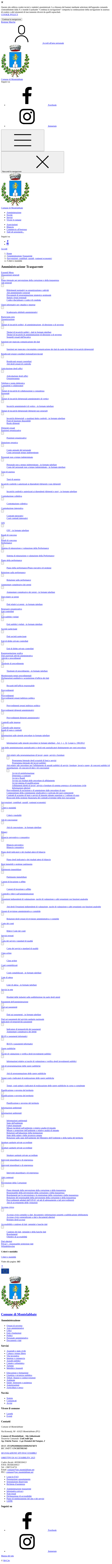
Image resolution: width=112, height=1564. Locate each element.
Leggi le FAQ (13, 1477)
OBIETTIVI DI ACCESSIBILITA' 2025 (18, 1457)
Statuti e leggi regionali (16, 297)
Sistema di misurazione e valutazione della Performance (25, 548)
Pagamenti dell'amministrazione (14, 1002)
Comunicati (12, 1401)
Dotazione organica (9, 442)
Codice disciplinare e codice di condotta (24, 300)
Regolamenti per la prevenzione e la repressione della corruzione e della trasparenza (42, 1195)
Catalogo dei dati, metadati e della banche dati (26, 1232)
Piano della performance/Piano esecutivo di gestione (29, 568)
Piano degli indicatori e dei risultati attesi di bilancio (23, 852)
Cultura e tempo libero (16, 1353)
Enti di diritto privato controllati (14, 641)
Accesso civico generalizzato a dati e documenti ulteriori (31, 1217)
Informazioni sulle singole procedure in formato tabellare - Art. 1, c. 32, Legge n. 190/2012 (46, 743)
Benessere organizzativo (11, 609)
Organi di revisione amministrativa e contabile (21, 911)
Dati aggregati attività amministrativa (17, 656)
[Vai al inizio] (2, 1266)
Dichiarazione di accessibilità (19, 1496)
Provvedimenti (7, 690)
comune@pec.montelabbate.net (20, 1470)
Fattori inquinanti (14, 1125)
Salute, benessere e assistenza (19, 1382)
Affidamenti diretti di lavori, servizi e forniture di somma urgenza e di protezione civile (49, 785)
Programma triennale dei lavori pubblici (29, 763)
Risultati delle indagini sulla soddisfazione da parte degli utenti (33, 997)
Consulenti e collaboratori (12, 385)
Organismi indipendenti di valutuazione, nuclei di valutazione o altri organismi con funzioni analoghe (44, 899)
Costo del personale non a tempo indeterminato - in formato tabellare (36, 467)
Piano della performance (11, 560)
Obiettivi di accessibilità (17, 1237)
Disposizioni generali (10, 275)
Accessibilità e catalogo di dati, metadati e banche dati (24, 1224)
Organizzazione (8, 319)
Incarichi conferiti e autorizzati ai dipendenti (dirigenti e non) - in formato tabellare (42, 491)
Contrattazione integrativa (12, 508)
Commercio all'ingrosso (17, 229)
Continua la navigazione (11, 19)
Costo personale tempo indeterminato (23, 452)
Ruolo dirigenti (13, 423)
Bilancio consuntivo (15, 847)
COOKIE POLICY (9, 14)
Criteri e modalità (8, 808)
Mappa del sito (7, 1556)
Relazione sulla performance (13, 572)
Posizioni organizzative (11, 430)
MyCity (6, 1560)
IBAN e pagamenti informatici (14, 1036)
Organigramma (13, 378)
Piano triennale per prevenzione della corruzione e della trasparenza (30, 280)
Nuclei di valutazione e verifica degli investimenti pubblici (26, 1054)
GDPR (10, 1501)
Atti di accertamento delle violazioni (22, 1202)
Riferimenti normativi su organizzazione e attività (28, 290)
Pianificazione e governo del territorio (17, 1090)
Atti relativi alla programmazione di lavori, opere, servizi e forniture (35, 755)
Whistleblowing (8, 1246)
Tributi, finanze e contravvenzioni (21, 1378)
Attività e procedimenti (11, 658)
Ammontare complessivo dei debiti (21, 1032)
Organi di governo (14, 1326)
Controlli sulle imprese (10, 722)
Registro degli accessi (16, 1219)
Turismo (10, 1366)
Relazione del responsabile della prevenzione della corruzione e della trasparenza (41, 1197)
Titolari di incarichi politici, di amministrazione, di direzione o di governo (32, 325)
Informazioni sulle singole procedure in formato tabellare (25, 735)
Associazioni (12, 224)
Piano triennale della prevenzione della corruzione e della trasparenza (36, 1190)
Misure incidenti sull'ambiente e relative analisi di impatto (31, 1128)
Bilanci (4, 832)
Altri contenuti (7, 1177)
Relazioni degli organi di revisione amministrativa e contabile (33, 919)
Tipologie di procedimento (12, 663)
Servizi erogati (7, 935)
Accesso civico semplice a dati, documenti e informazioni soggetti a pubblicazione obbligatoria (47, 1215)
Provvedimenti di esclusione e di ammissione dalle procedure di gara (36, 790)
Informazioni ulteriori (21, 788)
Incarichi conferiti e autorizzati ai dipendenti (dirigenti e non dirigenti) (31, 484)
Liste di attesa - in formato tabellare (22, 985)
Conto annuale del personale (19, 450)
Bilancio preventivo (15, 845)
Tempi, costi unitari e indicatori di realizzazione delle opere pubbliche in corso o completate (46, 1085)
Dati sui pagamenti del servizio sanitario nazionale (22, 1019)
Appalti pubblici (13, 1361)
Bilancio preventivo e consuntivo (15, 837)
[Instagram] (8, 244)
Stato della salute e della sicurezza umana (24, 1135)
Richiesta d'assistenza (16, 1484)
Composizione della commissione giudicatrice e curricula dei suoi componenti (40, 793)
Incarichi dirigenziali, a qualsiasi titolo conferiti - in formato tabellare (36, 418)
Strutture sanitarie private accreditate (16, 1142)
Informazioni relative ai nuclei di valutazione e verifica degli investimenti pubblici (41, 1061)
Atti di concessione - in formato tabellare (24, 827)
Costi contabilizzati (9, 965)
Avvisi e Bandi (18, 778)
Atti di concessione (9, 820)
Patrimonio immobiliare (11, 869)
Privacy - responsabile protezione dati (17, 1244)
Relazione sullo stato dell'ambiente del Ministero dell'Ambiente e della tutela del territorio (45, 1138)
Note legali (11, 1494)
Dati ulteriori (6, 1241)
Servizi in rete (7, 989)
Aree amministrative (15, 1328)
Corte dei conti (7, 923)
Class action (6, 953)
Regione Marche (8, 22)
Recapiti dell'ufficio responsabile (21, 685)
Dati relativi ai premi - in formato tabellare (25, 604)
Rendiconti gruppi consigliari (19, 361)
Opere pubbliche (8, 1048)
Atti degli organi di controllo (19, 364)
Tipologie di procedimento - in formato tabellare (27, 671)
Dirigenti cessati (8, 428)
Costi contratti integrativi (17, 518)
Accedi (4, 249)
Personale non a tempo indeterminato (17, 457)
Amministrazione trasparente (19, 1489)
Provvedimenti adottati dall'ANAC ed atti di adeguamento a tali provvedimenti (40, 1200)
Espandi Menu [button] (7, 272)
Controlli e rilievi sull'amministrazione (17, 894)
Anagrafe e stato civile (16, 1351)
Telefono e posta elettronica (13, 383)
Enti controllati (7, 611)
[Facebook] (8, 241)
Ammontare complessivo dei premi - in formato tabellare (31, 592)
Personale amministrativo (17, 1338)
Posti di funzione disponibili (19, 421)
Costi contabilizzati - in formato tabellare (24, 973)
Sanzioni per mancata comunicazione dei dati (20, 342)
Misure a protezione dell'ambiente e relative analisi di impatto (33, 1130)
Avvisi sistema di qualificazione (25, 783)
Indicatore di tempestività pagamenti (16, 1022)
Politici (10, 1335)
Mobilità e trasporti (15, 1368)
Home (9, 253)
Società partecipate (9, 629)
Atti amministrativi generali (18, 293)
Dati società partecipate (16, 636)
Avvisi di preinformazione (23, 773)
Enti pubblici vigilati (10, 617)
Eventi (9, 1416)
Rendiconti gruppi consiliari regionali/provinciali (22, 354)
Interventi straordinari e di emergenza (17, 1160)
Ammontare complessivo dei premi (16, 584)
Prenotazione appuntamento (18, 1479)
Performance (6, 543)
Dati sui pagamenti (9, 1007)
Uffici (9, 1330)
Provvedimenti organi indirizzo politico (18, 698)
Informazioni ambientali (11, 1108)
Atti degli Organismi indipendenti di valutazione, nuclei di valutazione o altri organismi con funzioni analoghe (54, 907)
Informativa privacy (15, 1491)
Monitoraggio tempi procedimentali (16, 675)
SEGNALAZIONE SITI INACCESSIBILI (19, 1453)
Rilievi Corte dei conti (16, 931)
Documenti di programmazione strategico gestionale (29, 295)
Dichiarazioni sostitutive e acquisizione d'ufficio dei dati (25, 678)
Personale (5, 393)
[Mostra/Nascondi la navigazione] (22, 140)
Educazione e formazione (17, 1373)
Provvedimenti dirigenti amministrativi (17, 710)
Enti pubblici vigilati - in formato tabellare (24, 624)
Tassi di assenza (8, 472)
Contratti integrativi (15, 516)
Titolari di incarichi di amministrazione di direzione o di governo (34, 334)
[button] (14, 212)
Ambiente (11, 1380)
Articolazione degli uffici (12, 368)
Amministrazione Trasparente (19, 256)
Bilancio (10, 227)
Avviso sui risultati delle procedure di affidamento (33, 780)
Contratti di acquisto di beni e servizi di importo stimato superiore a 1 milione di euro (43, 795)
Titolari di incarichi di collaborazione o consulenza (22, 391)
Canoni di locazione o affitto (13, 882)
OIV (3, 523)
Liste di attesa (7, 977)
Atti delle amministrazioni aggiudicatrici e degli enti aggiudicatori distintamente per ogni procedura (43, 747)
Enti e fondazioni (14, 1333)
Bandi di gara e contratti (11, 730)
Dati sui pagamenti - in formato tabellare (24, 1014)
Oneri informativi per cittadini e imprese (18, 305)
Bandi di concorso (9, 535)
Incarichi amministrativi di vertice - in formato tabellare (30, 406)
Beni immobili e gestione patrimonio (16, 864)
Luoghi (10, 1413)
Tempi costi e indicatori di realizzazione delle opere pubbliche (27, 1078)
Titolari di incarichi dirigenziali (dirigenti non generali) (24, 411)
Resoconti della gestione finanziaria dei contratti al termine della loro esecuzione (41, 798)
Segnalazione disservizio (17, 1482)
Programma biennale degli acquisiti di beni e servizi (34, 760)
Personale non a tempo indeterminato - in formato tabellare (32, 465)
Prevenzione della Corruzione (14, 1183)
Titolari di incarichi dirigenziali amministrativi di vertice (25, 399)
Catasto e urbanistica (15, 1363)
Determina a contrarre (21, 775)
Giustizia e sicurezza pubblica (19, 1375)
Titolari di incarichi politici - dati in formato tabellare (29, 332)
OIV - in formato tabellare (18, 530)
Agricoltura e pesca (15, 1387)
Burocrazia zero (8, 317)
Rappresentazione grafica (12, 653)
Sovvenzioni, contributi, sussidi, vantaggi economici (29, 258)
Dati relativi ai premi (10, 597)
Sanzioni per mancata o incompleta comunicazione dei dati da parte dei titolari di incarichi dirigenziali (50, 349)
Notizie (10, 1398)
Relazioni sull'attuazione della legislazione (25, 1133)
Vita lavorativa (13, 1356)
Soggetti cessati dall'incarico (19, 337)
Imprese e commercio (16, 1358)
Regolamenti (12, 1234)
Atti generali (6, 283)
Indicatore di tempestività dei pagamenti (24, 1029)
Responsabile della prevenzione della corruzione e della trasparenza (35, 1193)
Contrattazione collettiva (11, 496)
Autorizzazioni (13, 1385)
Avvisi (9, 1403)
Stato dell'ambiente (15, 1123)
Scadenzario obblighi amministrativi (22, 312)
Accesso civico (7, 1207)
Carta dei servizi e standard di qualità (17, 941)
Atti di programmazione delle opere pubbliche (21, 1066)
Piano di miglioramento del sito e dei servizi (25, 1498)
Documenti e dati (14, 1340)
